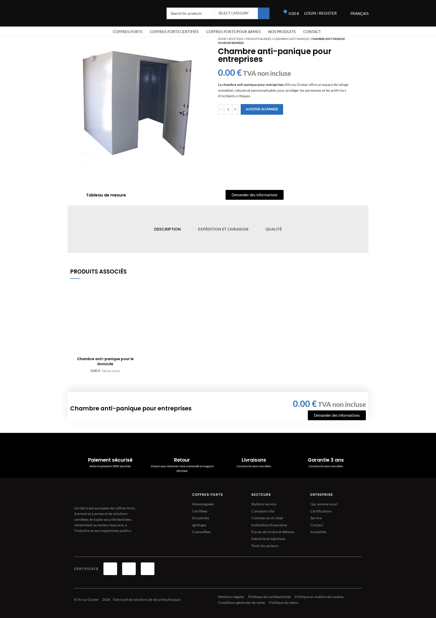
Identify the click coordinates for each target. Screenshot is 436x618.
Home (222, 38)
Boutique (236, 38)
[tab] (167, 229)
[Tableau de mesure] (79, 195)
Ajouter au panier (262, 109)
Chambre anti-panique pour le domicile (105, 361)
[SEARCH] (263, 13)
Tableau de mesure (106, 195)
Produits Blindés (258, 38)
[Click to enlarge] (84, 159)
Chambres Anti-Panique (291, 38)
